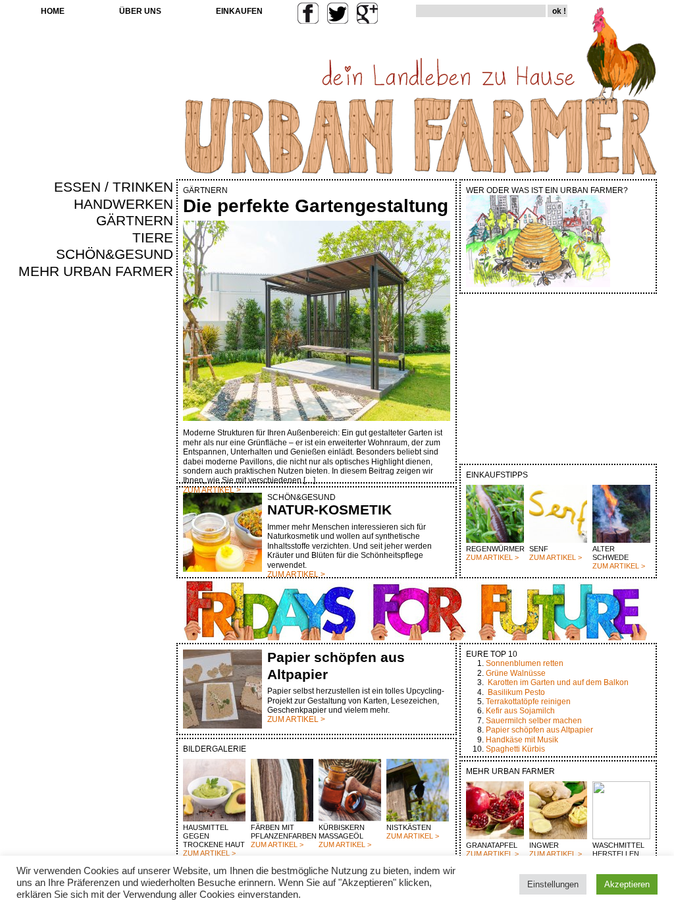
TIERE (152, 238)
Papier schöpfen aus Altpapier (539, 729)
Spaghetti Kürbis (515, 749)
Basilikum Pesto (516, 692)
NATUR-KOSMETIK (329, 510)
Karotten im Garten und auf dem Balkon (558, 682)
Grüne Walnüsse (516, 673)
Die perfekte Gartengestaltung (315, 206)
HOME (53, 11)
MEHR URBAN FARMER (95, 271)
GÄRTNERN (134, 221)
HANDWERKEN (123, 204)
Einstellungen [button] (553, 884)
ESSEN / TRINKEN (113, 187)
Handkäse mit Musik (522, 739)
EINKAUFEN (239, 11)
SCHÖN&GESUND (114, 254)
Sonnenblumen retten (524, 663)
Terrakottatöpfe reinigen (528, 701)
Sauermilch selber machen (534, 720)
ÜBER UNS (140, 11)
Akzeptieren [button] (627, 884)
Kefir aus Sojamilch (520, 710)
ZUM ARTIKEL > (492, 557)
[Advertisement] (134, 504)
